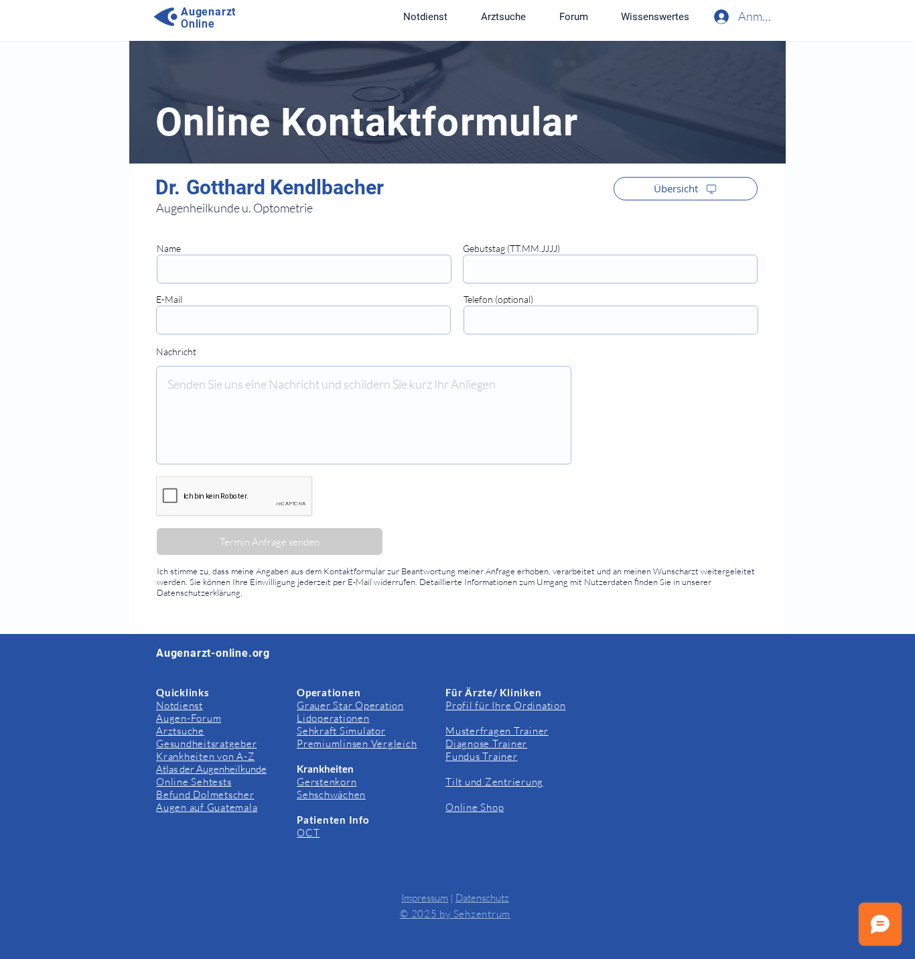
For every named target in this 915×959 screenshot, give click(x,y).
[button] (654, 17)
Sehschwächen (331, 794)
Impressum (424, 897)
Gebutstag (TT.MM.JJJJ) (511, 248)
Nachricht (176, 352)
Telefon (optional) (498, 299)
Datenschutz (482, 897)
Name (169, 248)
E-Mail (169, 299)
